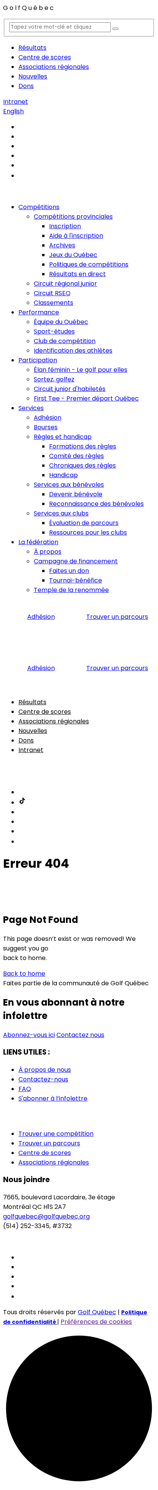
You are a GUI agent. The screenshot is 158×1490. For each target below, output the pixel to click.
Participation (37, 360)
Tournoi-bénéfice (75, 580)
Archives (62, 245)
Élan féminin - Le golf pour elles (80, 369)
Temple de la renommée (71, 590)
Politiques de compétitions (88, 264)
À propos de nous (44, 1069)
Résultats (32, 47)
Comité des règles (76, 455)
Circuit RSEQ (52, 293)
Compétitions (38, 207)
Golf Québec (97, 1312)
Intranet (15, 101)
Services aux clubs (61, 513)
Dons (26, 86)
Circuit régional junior (65, 283)
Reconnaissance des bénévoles (96, 503)
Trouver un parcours (117, 616)
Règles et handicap (63, 436)
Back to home (24, 973)
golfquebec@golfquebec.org (46, 1216)
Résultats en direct (77, 274)
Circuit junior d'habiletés (69, 388)
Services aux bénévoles (69, 484)
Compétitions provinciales (73, 216)
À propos (47, 551)
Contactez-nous (43, 1079)
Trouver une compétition (56, 1133)
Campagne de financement (76, 561)
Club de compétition (64, 341)
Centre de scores (44, 57)
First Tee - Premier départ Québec (86, 398)
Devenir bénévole (75, 494)
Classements (53, 302)
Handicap (63, 475)
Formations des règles (82, 446)
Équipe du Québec (61, 321)
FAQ (24, 1088)
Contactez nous (80, 1034)
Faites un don (69, 570)
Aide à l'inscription (76, 235)
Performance (38, 312)
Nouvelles (32, 76)
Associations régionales (53, 66)
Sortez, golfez (54, 379)
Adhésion (47, 417)
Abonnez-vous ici (29, 1034)
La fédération (38, 542)
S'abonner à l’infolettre (52, 1098)
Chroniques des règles (82, 465)
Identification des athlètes (73, 350)
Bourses (46, 427)
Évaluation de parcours (83, 522)
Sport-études (54, 331)
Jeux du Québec (73, 254)
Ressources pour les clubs (88, 532)
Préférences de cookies (96, 1321)
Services (31, 408)
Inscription (65, 226)
